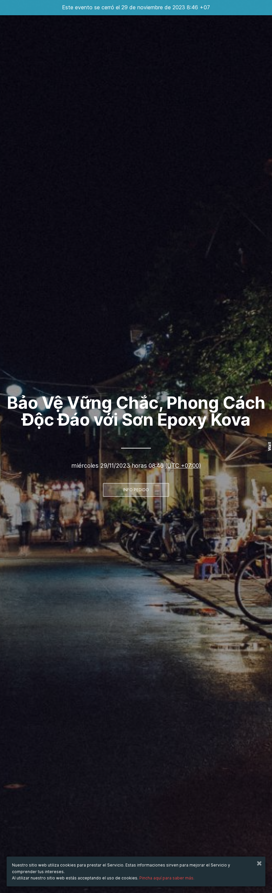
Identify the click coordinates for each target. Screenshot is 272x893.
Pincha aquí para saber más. (166, 877)
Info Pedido (136, 489)
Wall (269, 446)
